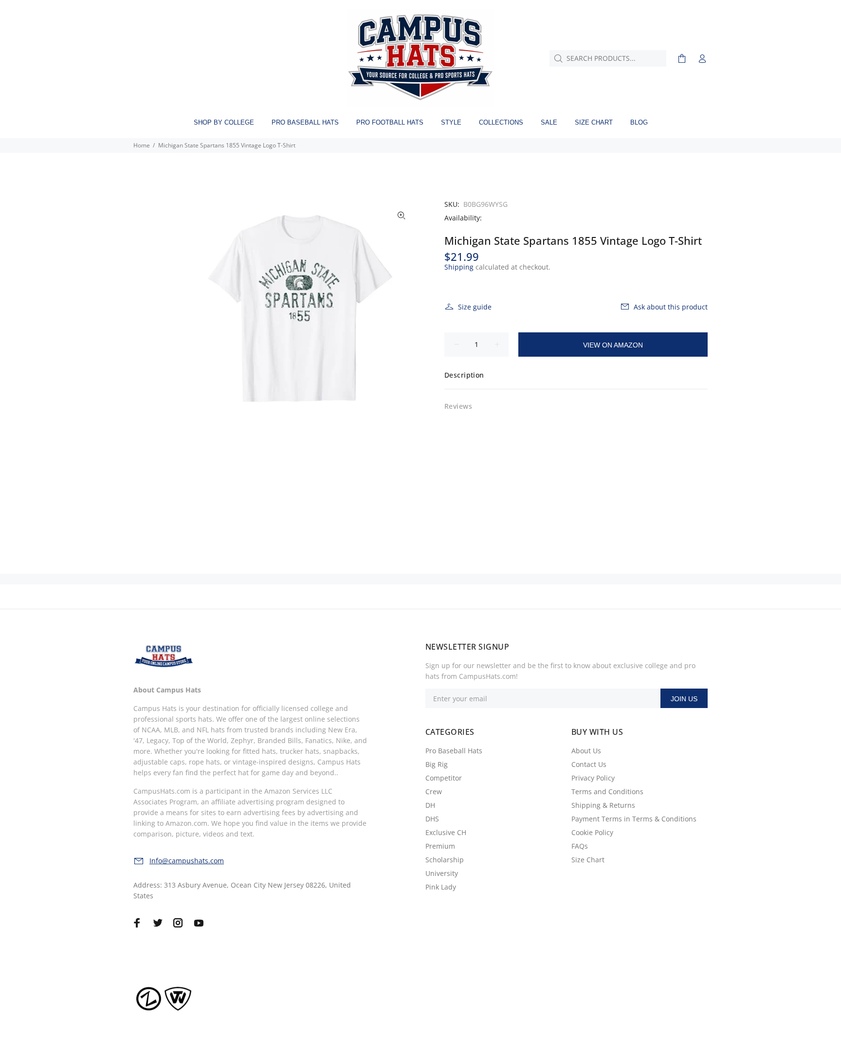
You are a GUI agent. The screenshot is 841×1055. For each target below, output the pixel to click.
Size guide (475, 306)
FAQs (579, 846)
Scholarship (444, 859)
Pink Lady (440, 886)
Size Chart (587, 859)
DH (430, 805)
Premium (440, 846)
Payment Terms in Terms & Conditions (633, 818)
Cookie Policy (592, 832)
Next (401, 311)
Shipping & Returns (603, 805)
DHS (432, 818)
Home (141, 145)
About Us (586, 750)
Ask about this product (671, 306)
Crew (433, 791)
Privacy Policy (593, 777)
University (441, 873)
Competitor (443, 777)
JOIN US (684, 699)
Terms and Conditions (607, 791)
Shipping (459, 267)
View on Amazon (613, 345)
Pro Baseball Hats (453, 750)
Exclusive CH (445, 832)
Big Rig (436, 764)
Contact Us (588, 764)
